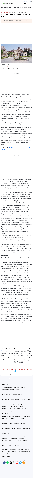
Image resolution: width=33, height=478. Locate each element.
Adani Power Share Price (7, 389)
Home (2, 7)
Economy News (23, 443)
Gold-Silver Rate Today (25, 399)
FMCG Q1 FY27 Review (18, 406)
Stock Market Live (5, 399)
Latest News (4, 436)
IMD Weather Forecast (6, 404)
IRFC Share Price (16, 389)
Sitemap (23, 453)
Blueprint (24, 7)
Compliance (4, 453)
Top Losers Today (15, 404)
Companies (6, 12)
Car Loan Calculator (6, 421)
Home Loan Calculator (16, 421)
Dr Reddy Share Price (6, 394)
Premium (6, 7)
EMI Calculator (5, 418)
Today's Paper (5, 449)
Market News (18, 436)
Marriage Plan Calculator (19, 423)
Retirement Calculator (21, 418)
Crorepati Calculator (16, 416)
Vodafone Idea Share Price (17, 394)
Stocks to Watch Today (15, 399)
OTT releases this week (6, 401)
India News (4, 445)
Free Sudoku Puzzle (26, 428)
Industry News (27, 440)
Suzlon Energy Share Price (7, 387)
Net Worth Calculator (26, 416)
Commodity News (5, 438)
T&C (15, 449)
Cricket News (21, 438)
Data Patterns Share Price (7, 408)
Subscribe (28, 453)
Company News (11, 436)
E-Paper (14, 7)
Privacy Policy (20, 449)
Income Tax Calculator (6, 416)
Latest (10, 7)
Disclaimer (4, 451)
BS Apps (8, 456)
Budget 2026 (16, 445)
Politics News (10, 445)
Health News (16, 443)
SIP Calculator (12, 418)
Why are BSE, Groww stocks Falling (20, 408)
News (9, 12)
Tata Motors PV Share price (7, 391)
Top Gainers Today (24, 404)
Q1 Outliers (10, 406)
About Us (11, 449)
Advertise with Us (17, 453)
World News (20, 440)
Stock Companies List (6, 428)
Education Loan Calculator (7, 423)
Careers (3, 456)
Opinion (29, 7)
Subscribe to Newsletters (16, 428)
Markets (19, 7)
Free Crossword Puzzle (6, 430)
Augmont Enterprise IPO (17, 401)
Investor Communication (12, 451)
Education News (5, 443)
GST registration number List (24, 451)
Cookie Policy (27, 449)
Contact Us (10, 453)
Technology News (13, 440)
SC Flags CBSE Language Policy (8, 411)
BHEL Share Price (17, 391)
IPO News (24, 436)
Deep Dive (4, 406)
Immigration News (13, 438)
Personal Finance (5, 440)
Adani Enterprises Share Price (19, 387)
